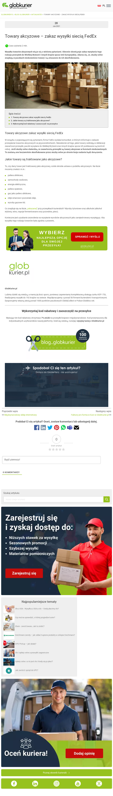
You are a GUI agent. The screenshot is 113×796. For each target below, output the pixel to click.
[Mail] (76, 428)
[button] (101, 6)
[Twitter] (50, 428)
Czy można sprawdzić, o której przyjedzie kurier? (35, 617)
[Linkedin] (43, 428)
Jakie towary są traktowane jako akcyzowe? (31, 120)
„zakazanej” (32, 208)
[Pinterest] (56, 428)
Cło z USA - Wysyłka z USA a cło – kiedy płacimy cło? (37, 609)
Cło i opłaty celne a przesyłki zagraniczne (32, 653)
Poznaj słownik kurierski (55, 772)
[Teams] (69, 428)
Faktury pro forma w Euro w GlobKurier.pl (91, 415)
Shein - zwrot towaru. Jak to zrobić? (29, 626)
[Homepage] (24, 5)
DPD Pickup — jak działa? (25, 644)
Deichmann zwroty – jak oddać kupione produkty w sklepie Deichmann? (45, 635)
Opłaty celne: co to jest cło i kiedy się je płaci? (34, 661)
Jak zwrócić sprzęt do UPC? (26, 670)
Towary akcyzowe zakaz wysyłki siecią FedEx (32, 117)
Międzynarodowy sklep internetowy (19, 415)
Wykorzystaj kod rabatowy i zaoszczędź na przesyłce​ (35, 124)
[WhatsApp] (63, 428)
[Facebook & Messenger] (36, 428)
